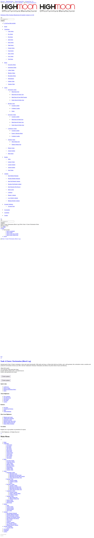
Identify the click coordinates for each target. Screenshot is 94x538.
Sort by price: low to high (12, 233)
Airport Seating (11, 150)
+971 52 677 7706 (8, 2)
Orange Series (11, 48)
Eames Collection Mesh (17, 133)
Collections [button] (6, 29)
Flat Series (10, 37)
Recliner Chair (9, 479)
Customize (6, 212)
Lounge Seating (11, 164)
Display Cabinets (12, 195)
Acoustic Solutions (8, 526)
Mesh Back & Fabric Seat (18, 94)
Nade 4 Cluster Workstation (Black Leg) (16, 361)
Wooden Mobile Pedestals (14, 178)
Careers (5, 401)
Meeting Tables (11, 73)
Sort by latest (9, 232)
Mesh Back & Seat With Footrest (19, 97)
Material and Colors (8, 417)
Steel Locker (11, 189)
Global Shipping (7, 411)
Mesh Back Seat (15, 91)
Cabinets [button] (6, 173)
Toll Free (7, 23)
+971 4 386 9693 (19, 2)
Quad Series (11, 50)
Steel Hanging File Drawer (14, 187)
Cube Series (11, 31)
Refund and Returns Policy (10, 389)
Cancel (5, 236)
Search (2, 20)
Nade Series (11, 45)
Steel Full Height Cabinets (14, 181)
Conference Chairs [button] (12, 128)
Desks (5, 459)
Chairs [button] (5, 87)
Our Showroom (7, 397)
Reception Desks (12, 75)
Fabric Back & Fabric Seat (18, 100)
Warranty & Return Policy (19, 1)
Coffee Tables (11, 70)
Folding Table (11, 81)
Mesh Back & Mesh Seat (17, 119)
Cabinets (6, 511)
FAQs (5, 390)
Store (5, 410)
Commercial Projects (8, 408)
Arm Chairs (10, 170)
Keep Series (11, 42)
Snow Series (11, 53)
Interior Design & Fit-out (9, 422)
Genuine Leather (15, 105)
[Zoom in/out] (1, 534)
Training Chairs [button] (11, 139)
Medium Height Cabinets (14, 200)
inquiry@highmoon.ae (31, 2)
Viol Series (10, 59)
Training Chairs (10, 496)
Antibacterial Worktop (9, 418)
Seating (5, 504)
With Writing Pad (16, 141)
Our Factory (6, 399)
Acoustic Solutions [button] (8, 204)
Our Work (6, 400)
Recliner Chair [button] (11, 103)
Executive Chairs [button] (12, 114)
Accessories (7, 209)
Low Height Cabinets (13, 198)
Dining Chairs (11, 148)
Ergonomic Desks (12, 67)
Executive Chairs (10, 484)
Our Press (6, 407)
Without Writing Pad (16, 144)
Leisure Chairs (11, 162)
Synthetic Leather (16, 108)
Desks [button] (5, 62)
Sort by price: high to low (12, 235)
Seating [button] (6, 157)
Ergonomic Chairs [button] (12, 89)
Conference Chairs (10, 490)
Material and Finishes (10, 1)
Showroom (3, 1)
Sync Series (10, 56)
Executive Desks (12, 64)
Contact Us (6, 386)
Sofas (9, 159)
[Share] (4, 534)
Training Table (11, 84)
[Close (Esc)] (5, 534)
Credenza (10, 192)
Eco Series (10, 34)
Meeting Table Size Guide (10, 421)
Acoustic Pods (11, 206)
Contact (6, 215)
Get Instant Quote (28, 1)
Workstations (11, 78)
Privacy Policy (7, 388)
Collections (6, 443)
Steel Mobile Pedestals (13, 175)
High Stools (10, 153)
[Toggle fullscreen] (2, 534)
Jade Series (10, 39)
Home (5, 26)
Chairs (5, 471)
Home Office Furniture (9, 423)
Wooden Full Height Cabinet (14, 184)
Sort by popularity (10, 231)
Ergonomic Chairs (10, 472)
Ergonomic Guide (8, 419)
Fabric (13, 111)
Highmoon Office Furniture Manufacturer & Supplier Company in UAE (17, 15)
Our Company (7, 396)
